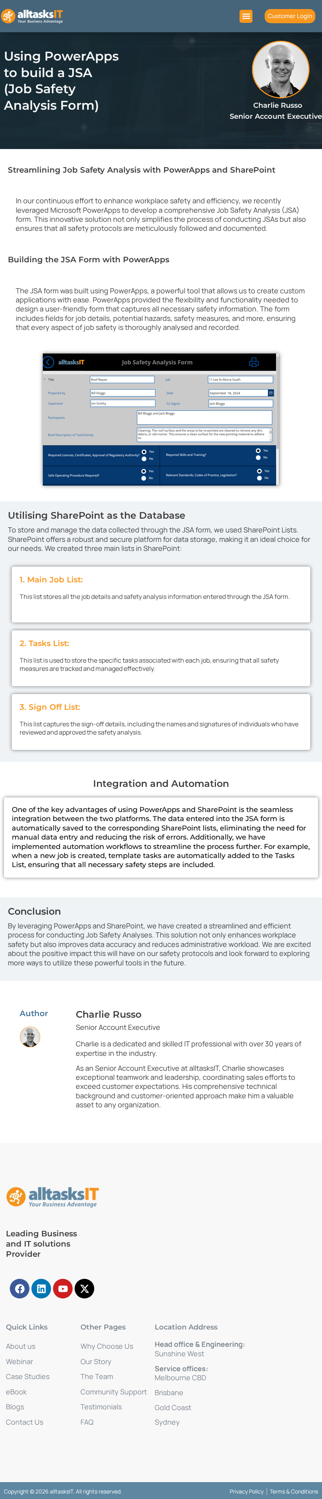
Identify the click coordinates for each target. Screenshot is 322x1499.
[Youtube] (63, 1288)
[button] (246, 16)
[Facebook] (19, 1288)
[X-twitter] (84, 1288)
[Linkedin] (41, 1288)
